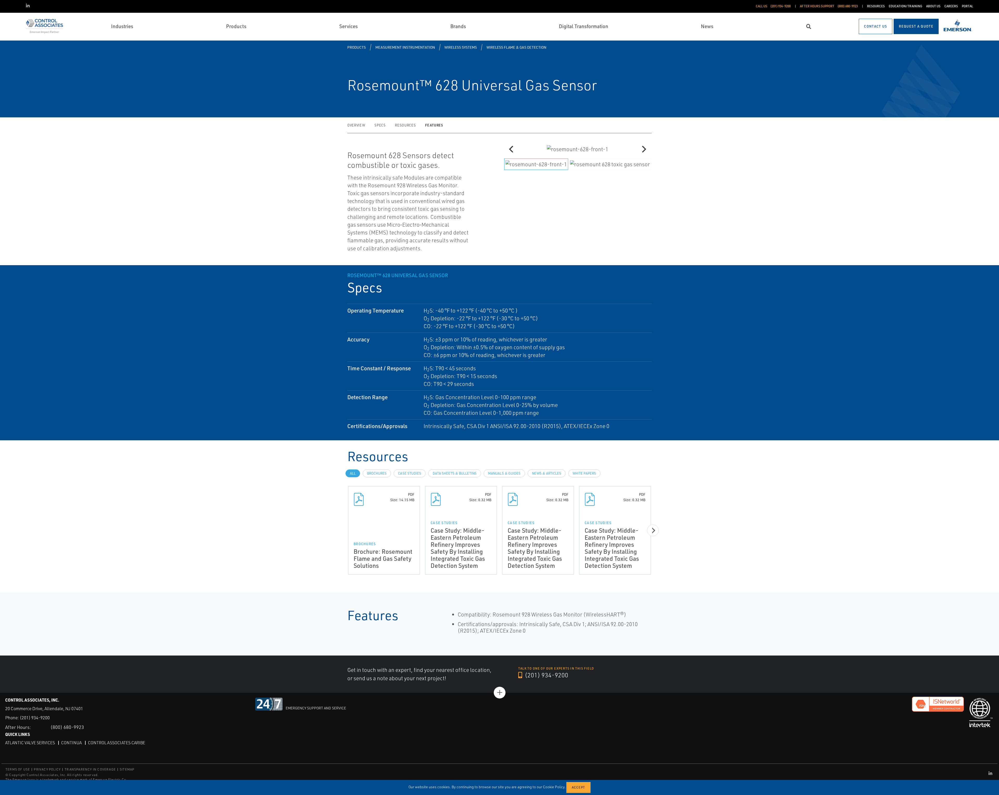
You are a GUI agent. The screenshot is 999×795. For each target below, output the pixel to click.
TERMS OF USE (17, 769)
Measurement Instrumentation (405, 47)
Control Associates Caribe (116, 742)
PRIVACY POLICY (47, 769)
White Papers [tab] (584, 473)
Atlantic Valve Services (30, 742)
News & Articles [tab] (546, 473)
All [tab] (353, 473)
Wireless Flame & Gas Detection (516, 47)
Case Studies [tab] (409, 473)
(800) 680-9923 (67, 727)
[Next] (643, 149)
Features (434, 125)
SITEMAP (127, 769)
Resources (405, 125)
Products (356, 47)
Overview (356, 125)
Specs (380, 125)
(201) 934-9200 (545, 675)
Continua (71, 742)
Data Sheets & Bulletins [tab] (455, 473)
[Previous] (511, 149)
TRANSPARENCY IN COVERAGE (90, 769)
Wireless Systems (460, 47)
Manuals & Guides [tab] (504, 473)
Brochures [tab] (377, 473)
